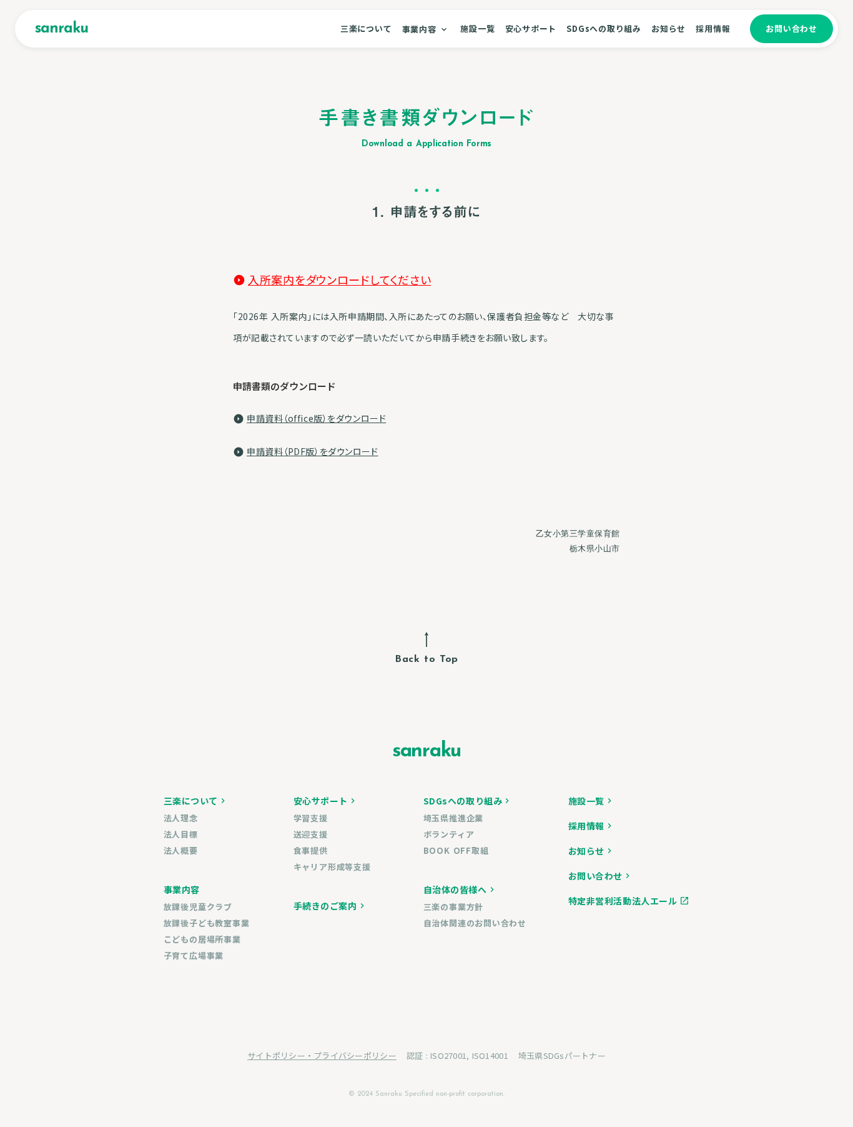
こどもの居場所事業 (202, 939)
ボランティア (449, 834)
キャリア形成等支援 (332, 867)
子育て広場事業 (194, 955)
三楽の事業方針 (453, 907)
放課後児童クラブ (198, 907)
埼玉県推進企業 (453, 818)
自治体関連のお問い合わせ (474, 923)
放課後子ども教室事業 (207, 923)
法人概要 (181, 850)
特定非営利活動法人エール (623, 900)
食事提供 (310, 850)
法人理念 (181, 818)
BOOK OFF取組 (456, 850)
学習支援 (310, 818)
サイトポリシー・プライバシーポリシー (322, 1055)
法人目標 (181, 834)
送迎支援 (310, 834)
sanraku (61, 28)
